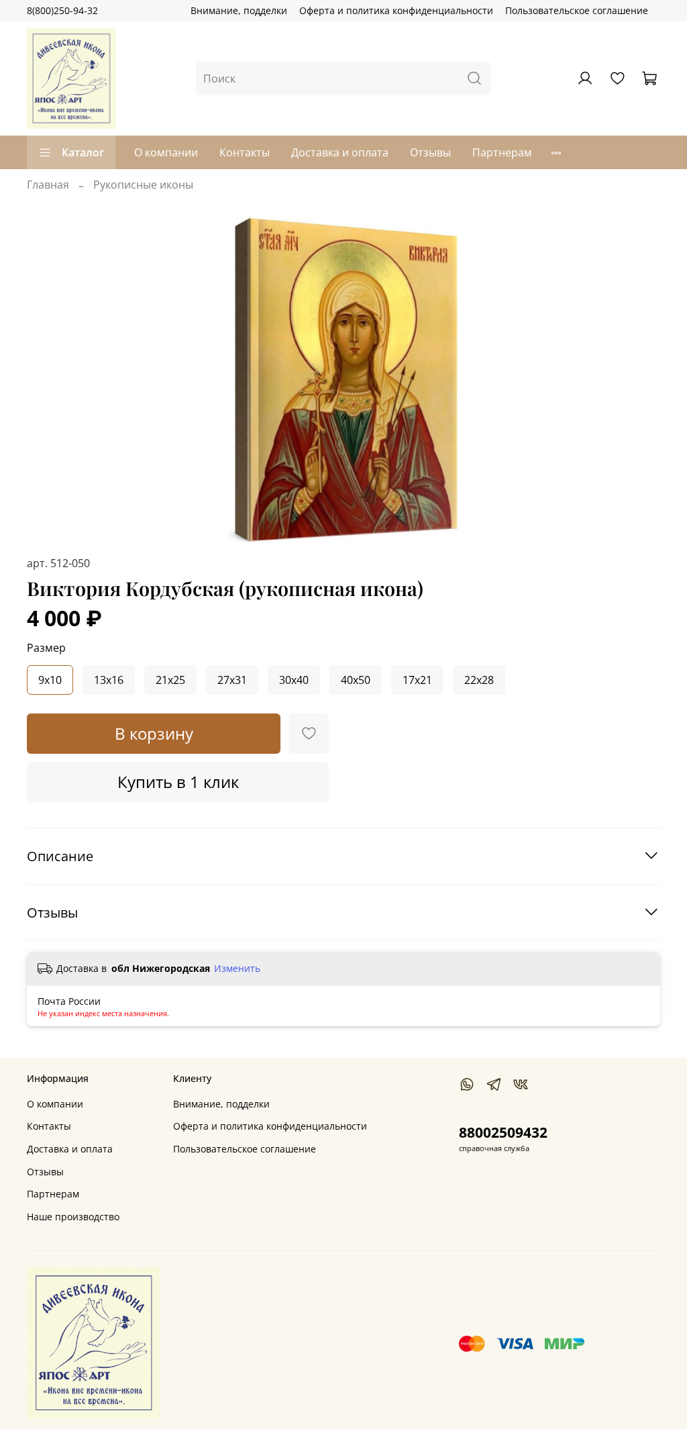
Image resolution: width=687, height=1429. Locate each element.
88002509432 (503, 1132)
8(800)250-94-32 (62, 10)
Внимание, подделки (239, 10)
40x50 (355, 680)
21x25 (170, 680)
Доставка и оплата (339, 152)
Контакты (244, 152)
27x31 (232, 680)
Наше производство (73, 1216)
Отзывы (430, 152)
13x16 (108, 680)
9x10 (50, 680)
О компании (166, 152)
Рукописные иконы (143, 184)
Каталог (83, 152)
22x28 (479, 680)
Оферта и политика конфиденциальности (396, 10)
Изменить (237, 969)
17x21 (417, 680)
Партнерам (502, 152)
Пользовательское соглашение (576, 10)
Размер (46, 648)
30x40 (294, 680)
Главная (48, 184)
